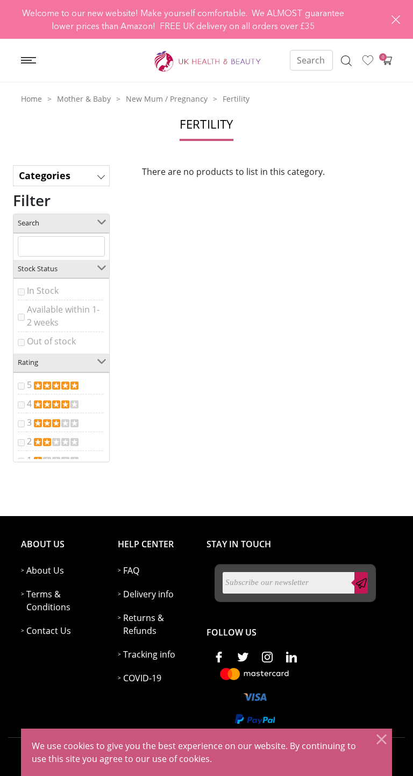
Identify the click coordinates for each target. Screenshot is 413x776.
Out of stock (51, 341)
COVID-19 (142, 678)
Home (31, 99)
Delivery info (148, 594)
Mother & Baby (84, 99)
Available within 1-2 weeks (63, 316)
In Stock (43, 291)
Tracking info (149, 654)
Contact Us (48, 631)
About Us (45, 570)
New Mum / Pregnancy (167, 99)
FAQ (131, 570)
